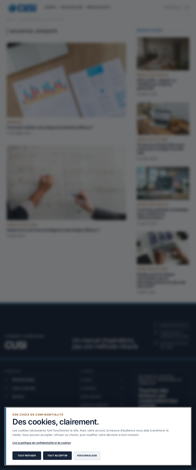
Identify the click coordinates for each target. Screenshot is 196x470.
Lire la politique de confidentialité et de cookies (41, 442)
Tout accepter (57, 455)
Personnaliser (87, 455)
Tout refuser (27, 455)
